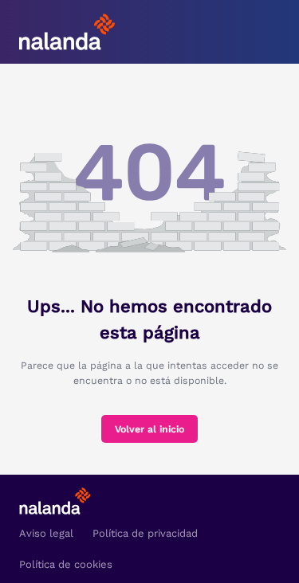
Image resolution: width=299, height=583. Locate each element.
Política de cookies (65, 564)
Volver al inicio (149, 429)
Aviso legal (46, 533)
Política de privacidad (145, 533)
